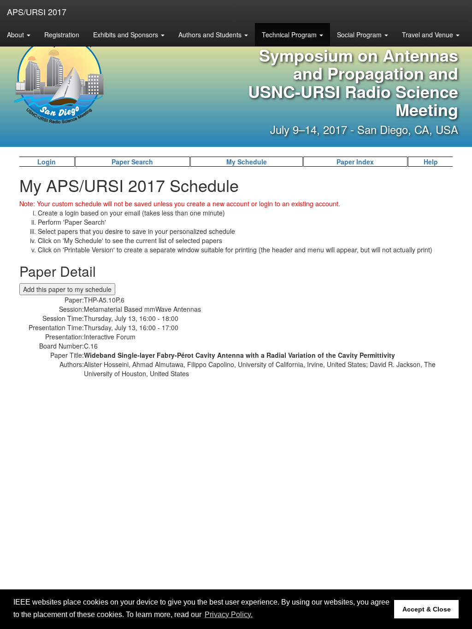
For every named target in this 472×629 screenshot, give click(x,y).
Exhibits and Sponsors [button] (126, 34)
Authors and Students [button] (210, 34)
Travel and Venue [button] (428, 34)
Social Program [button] (360, 34)
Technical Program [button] (290, 34)
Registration (61, 34)
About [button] (16, 34)
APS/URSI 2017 (36, 11)
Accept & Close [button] (426, 609)
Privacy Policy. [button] (229, 614)
